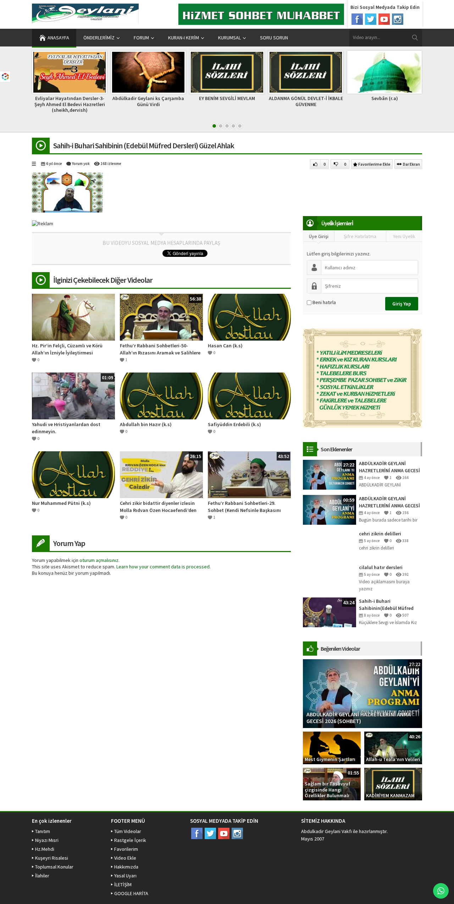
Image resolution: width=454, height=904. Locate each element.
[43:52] (249, 474)
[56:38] (161, 316)
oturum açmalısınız (98, 560)
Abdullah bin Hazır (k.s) (146, 424)
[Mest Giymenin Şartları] (332, 747)
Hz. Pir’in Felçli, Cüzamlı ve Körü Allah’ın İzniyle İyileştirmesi (67, 349)
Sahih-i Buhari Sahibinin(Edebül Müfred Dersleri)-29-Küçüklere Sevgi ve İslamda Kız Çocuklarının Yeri (390, 605)
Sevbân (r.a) (384, 98)
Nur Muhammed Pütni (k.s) (61, 503)
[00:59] (329, 509)
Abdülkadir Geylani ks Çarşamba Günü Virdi (148, 101)
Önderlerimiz (99, 37)
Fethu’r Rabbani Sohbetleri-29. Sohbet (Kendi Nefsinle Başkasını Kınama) (244, 507)
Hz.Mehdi (44, 849)
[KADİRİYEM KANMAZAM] (393, 784)
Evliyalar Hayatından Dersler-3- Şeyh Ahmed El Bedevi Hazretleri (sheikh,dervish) (69, 104)
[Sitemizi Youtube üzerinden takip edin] (384, 19)
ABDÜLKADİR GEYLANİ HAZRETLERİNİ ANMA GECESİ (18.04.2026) (389, 502)
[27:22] (329, 474)
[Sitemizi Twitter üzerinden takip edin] (370, 19)
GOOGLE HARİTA (131, 893)
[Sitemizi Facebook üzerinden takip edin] (357, 19)
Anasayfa (58, 37)
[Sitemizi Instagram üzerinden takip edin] (397, 19)
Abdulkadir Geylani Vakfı (326, 831)
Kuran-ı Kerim (183, 37)
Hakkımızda (126, 867)
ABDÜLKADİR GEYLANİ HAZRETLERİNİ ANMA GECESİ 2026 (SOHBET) (389, 467)
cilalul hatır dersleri (381, 567)
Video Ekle (125, 858)
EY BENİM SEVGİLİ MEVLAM (227, 98)
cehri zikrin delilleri (380, 533)
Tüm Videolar (127, 831)
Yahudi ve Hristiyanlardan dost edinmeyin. (66, 428)
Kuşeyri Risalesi (51, 858)
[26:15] (161, 474)
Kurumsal (229, 37)
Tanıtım (42, 831)
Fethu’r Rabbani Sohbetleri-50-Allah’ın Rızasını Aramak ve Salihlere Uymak (160, 349)
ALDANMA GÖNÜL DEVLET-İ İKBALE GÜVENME (306, 101)
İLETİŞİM (123, 884)
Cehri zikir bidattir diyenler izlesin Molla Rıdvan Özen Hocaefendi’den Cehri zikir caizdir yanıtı (158, 507)
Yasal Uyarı (125, 875)
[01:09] (73, 395)
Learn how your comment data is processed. (163, 566)
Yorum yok (81, 163)
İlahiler (42, 875)
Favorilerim (126, 849)
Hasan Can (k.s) (225, 345)
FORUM (141, 37)
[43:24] (329, 612)
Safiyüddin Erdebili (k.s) (234, 424)
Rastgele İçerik (130, 840)
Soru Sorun (274, 37)
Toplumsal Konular (54, 867)
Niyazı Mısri (47, 840)
